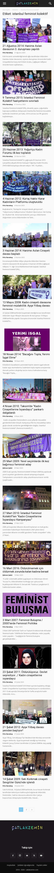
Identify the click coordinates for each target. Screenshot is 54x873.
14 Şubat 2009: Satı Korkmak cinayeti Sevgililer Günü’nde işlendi (25, 780)
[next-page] (32, 809)
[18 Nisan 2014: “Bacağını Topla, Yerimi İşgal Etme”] (27, 339)
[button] (4, 3)
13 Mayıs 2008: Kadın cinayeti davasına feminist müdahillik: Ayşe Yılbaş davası (27, 304)
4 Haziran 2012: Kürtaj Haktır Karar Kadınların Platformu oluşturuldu (24, 200)
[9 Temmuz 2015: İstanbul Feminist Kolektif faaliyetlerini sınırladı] (27, 82)
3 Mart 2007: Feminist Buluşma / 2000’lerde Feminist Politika (23, 621)
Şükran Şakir (7, 468)
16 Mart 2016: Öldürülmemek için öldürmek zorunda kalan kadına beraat (25, 570)
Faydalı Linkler (42, 865)
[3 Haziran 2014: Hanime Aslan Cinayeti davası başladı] (27, 235)
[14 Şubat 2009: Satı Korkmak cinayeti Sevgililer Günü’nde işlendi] (27, 764)
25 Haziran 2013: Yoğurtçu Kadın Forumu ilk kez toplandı (22, 151)
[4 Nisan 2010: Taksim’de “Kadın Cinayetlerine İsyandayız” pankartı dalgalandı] (27, 391)
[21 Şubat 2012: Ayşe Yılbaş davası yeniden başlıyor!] (27, 712)
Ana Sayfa (6, 10)
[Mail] (27, 855)
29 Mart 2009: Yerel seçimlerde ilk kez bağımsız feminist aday (26, 463)
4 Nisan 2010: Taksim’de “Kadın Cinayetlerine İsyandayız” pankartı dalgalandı (23, 409)
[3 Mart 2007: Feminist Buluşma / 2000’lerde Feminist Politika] (27, 605)
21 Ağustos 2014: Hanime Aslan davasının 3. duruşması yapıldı (22, 47)
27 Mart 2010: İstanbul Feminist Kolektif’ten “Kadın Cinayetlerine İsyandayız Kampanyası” (22, 516)
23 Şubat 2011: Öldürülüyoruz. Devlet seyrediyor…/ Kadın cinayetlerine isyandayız (25, 675)
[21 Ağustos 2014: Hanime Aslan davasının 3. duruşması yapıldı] (27, 30)
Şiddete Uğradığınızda (26, 865)
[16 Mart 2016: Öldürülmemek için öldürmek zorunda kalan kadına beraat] (27, 553)
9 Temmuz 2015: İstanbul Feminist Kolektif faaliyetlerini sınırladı (24, 99)
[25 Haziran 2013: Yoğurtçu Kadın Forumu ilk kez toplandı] (27, 134)
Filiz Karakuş (8, 53)
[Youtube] (41, 855)
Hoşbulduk (11, 865)
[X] (34, 855)
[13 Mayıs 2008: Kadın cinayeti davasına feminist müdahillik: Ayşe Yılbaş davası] (27, 287)
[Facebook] (12, 855)
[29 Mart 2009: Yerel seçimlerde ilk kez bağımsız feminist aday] (27, 446)
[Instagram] (20, 855)
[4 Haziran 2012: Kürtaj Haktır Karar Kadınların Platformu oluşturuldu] (27, 183)
